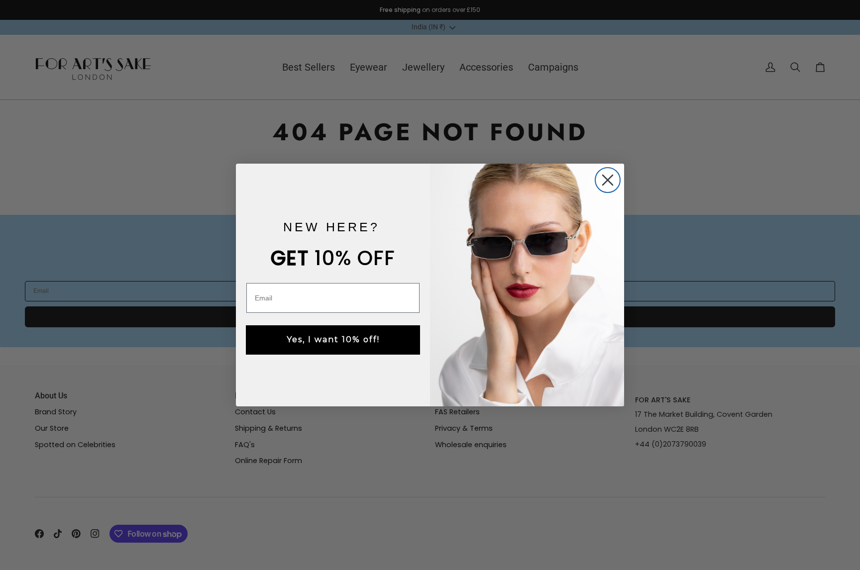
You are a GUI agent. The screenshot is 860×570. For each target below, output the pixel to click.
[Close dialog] (607, 180)
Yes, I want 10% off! (333, 339)
